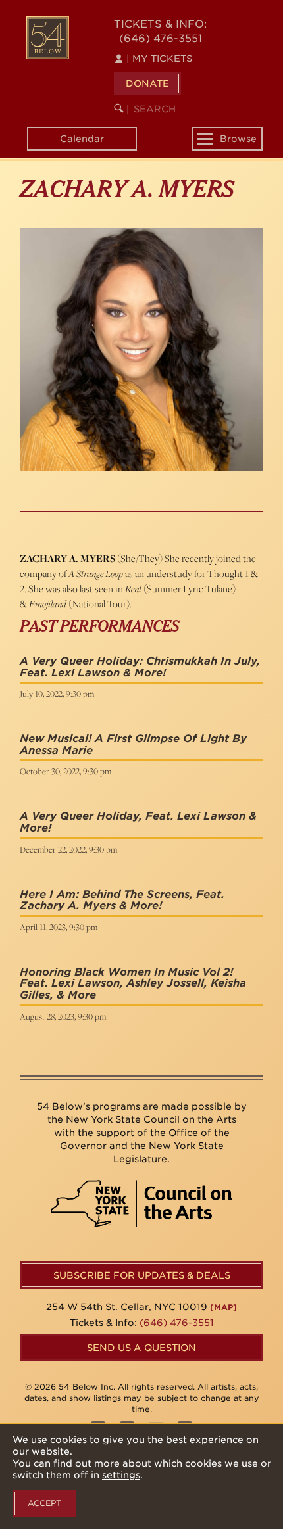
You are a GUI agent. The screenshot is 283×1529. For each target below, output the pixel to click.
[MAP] (223, 1307)
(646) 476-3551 (160, 38)
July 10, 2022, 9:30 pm (57, 693)
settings (121, 1475)
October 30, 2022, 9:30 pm (65, 771)
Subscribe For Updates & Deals (141, 1275)
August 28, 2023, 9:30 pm (63, 1016)
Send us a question (141, 1347)
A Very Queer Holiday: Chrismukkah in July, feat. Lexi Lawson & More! (140, 667)
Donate (147, 83)
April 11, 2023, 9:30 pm (58, 927)
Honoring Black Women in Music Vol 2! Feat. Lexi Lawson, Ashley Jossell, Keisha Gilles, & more (133, 983)
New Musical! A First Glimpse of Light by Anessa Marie (133, 744)
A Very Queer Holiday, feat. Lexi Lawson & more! (138, 822)
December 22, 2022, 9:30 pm (68, 849)
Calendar (82, 138)
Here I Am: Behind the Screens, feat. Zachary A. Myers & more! (122, 900)
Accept (44, 1503)
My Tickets (159, 58)
